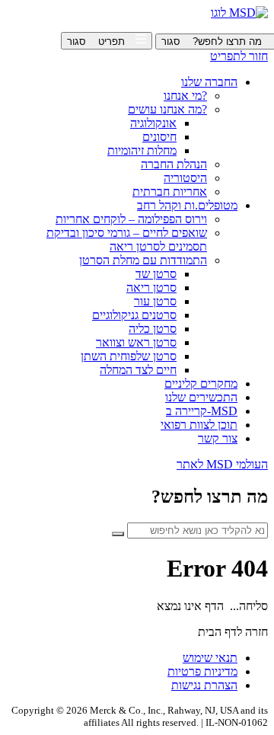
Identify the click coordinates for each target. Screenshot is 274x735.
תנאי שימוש (210, 657)
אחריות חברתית (169, 191)
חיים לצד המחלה (138, 369)
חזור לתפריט (239, 56)
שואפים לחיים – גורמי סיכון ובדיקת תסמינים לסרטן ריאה (126, 239)
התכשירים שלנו (201, 397)
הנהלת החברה (174, 164)
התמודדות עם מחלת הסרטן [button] (143, 260)
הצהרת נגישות (204, 685)
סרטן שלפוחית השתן (129, 356)
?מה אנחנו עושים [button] (167, 109)
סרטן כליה (153, 328)
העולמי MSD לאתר (222, 464)
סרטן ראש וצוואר (136, 342)
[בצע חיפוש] (118, 534)
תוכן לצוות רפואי (199, 424)
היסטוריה (185, 177)
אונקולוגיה (153, 123)
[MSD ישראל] (239, 12)
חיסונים (159, 136)
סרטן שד (156, 273)
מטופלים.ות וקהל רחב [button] (187, 205)
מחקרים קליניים (200, 383)
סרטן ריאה (151, 287)
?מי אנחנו (185, 95)
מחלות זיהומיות (142, 150)
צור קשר (217, 438)
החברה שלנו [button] (209, 81)
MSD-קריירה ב (201, 410)
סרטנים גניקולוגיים (134, 314)
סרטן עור (155, 301)
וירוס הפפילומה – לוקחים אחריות (131, 219)
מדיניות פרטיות (202, 671)
